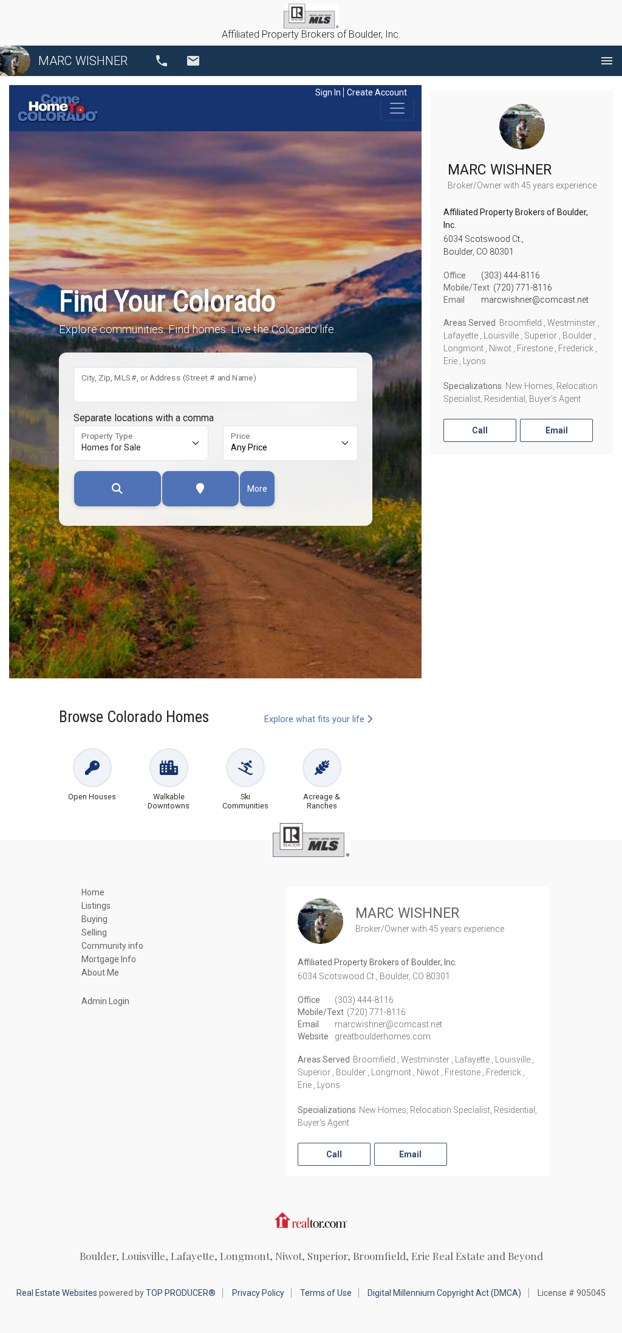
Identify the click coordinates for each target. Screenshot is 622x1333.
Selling (94, 932)
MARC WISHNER (83, 60)
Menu (607, 61)
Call (161, 61)
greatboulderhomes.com (383, 1036)
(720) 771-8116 (522, 287)
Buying (94, 919)
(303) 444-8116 (510, 275)
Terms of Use (326, 1293)
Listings (96, 906)
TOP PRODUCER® (181, 1293)
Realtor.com (311, 1220)
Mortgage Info (108, 959)
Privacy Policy (258, 1293)
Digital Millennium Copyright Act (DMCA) (444, 1293)
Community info (112, 946)
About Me (100, 972)
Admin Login (105, 1001)
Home (92, 892)
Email (193, 61)
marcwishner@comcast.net (535, 300)
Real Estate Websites (56, 1293)
